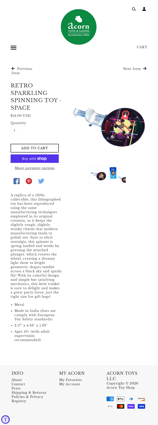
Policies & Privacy (27, 397)
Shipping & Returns (29, 392)
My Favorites (70, 380)
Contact (18, 384)
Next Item (132, 69)
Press (16, 388)
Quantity (16, 123)
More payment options (35, 168)
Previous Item (22, 71)
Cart (142, 47)
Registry (19, 401)
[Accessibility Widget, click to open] (5, 419)
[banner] (79, 27)
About (17, 380)
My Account (69, 384)
